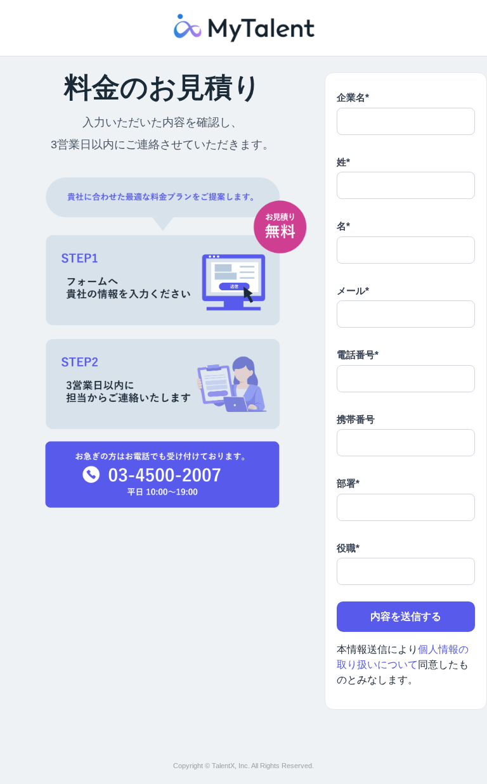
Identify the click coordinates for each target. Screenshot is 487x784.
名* (343, 226)
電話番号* (358, 354)
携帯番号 (356, 419)
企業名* (353, 97)
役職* (348, 548)
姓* (343, 162)
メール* (353, 290)
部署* (348, 483)
